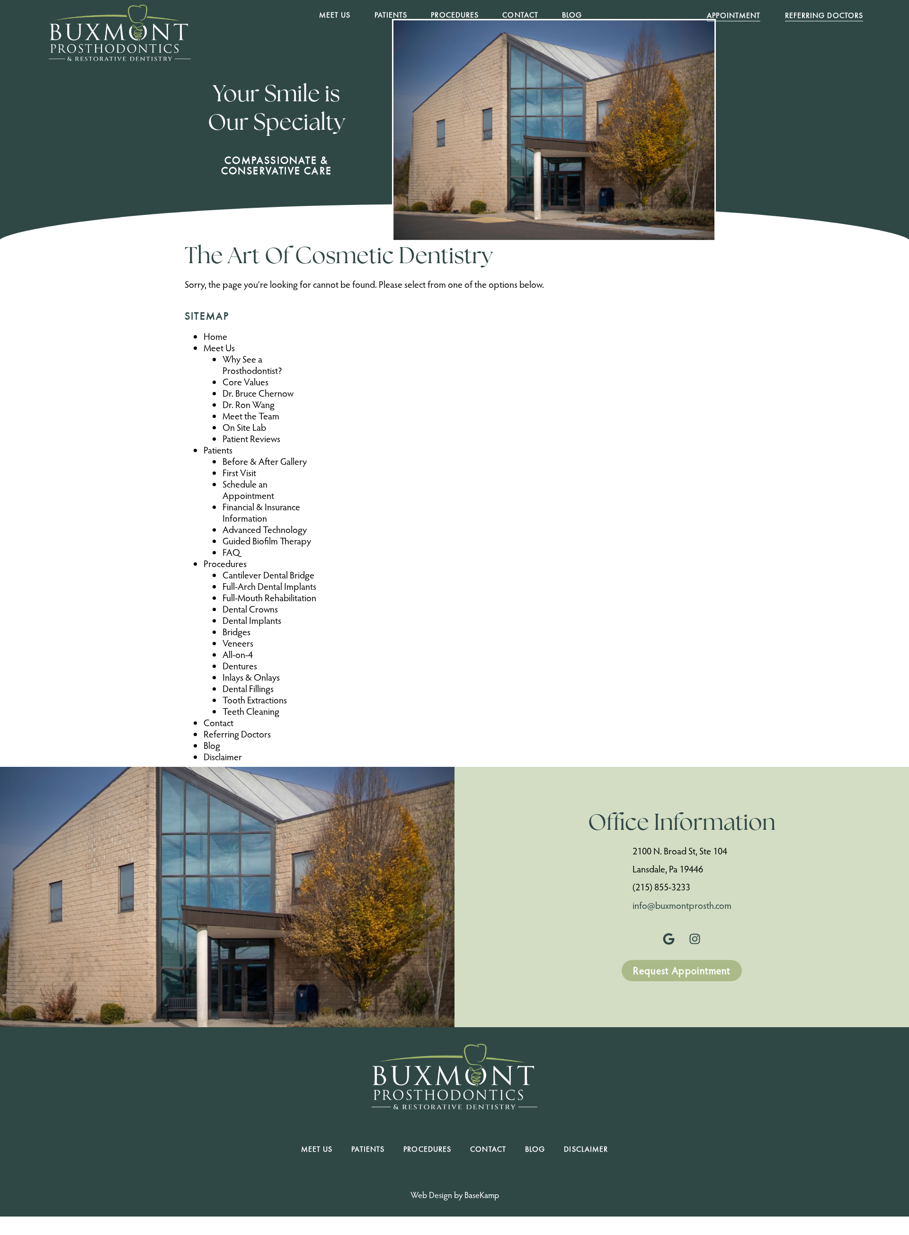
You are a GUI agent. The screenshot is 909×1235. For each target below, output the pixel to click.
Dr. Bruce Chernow (258, 393)
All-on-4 (238, 654)
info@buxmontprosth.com (682, 905)
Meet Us (335, 14)
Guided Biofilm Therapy (267, 540)
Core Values (245, 381)
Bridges (236, 631)
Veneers (238, 642)
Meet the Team (251, 415)
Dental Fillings (248, 688)
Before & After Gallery (265, 461)
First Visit (239, 472)
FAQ (231, 552)
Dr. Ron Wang (249, 404)
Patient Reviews (251, 438)
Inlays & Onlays (251, 677)
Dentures (240, 665)
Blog (572, 14)
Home (215, 336)
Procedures (455, 14)
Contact (520, 14)
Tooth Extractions (255, 699)
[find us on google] (669, 939)
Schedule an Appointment (248, 489)
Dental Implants (252, 620)
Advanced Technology (265, 529)
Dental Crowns (250, 608)
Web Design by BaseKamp (454, 1194)
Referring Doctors (237, 733)
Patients (391, 14)
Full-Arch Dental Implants (269, 586)
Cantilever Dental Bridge (268, 574)
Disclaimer (223, 756)
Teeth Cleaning (251, 711)
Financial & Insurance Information (261, 512)
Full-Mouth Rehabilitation (269, 597)
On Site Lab (244, 427)
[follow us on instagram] (695, 939)
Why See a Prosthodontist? (252, 364)
